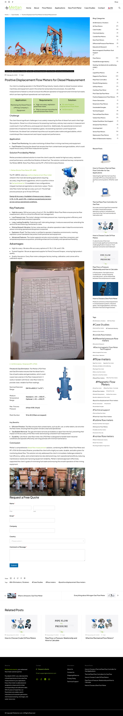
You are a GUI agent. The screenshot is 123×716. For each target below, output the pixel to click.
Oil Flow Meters (51, 71)
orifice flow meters (111, 394)
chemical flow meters (98, 328)
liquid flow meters (99, 378)
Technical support (102, 410)
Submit (14, 565)
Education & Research (100, 47)
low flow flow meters (112, 377)
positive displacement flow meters (72, 582)
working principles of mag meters (101, 445)
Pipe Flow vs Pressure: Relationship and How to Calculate (105, 268)
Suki (22, 75)
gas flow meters (97, 363)
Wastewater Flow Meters (101, 135)
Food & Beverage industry (101, 61)
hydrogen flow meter (98, 369)
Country (13, 536)
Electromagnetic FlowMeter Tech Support (103, 51)
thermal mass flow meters (103, 416)
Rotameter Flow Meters (100, 104)
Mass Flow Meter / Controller (111, 388)
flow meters (51, 582)
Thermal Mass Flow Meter (101, 114)
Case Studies (15, 14)
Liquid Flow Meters (99, 73)
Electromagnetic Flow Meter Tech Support (106, 348)
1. (10, 170)
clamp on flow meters (98, 331)
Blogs (116, 2)
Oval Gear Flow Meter (99, 90)
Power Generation (98, 100)
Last (34, 511)
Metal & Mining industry (40, 71)
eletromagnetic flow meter (100, 352)
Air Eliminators (67, 109)
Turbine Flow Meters (99, 118)
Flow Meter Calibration (98, 355)
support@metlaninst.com (48, 673)
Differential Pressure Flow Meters (103, 43)
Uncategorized (97, 128)
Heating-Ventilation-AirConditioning (102, 366)
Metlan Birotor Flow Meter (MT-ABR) (23, 170)
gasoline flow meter (109, 363)
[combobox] (47, 541)
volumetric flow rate (98, 432)
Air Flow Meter (111, 320)
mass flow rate (110, 391)
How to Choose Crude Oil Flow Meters (104, 236)
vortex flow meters (104, 436)
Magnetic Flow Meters (100, 76)
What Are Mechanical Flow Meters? (100, 638)
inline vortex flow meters (99, 372)
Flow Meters (30, 71)
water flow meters (98, 442)
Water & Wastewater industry (102, 138)
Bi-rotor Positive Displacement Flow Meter (69, 105)
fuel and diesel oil (18, 183)
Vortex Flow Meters (99, 131)
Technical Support (98, 111)
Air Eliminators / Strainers (19, 71)
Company (13, 526)
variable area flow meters (99, 429)
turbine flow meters (103, 420)
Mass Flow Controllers (100, 79)
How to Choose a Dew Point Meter (105, 298)
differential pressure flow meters (106, 340)
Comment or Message (18, 547)
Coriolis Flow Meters (99, 36)
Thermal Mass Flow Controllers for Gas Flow (105, 203)
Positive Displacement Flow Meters (65, 71)
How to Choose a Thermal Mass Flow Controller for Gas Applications (104, 170)
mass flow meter (97, 388)
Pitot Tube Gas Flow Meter (101, 93)
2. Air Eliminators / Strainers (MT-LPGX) (23, 364)
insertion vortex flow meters (100, 374)
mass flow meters (99, 391)
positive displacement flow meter (39, 175)
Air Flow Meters (97, 26)
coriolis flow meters (102, 335)
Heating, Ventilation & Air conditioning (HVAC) (104, 66)
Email (12, 516)
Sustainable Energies (99, 107)
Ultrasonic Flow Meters (100, 124)
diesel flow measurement (37, 448)
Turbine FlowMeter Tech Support (103, 121)
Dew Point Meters (98, 40)
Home (7, 14)
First (11, 511)
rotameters (108, 403)
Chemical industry (98, 33)
